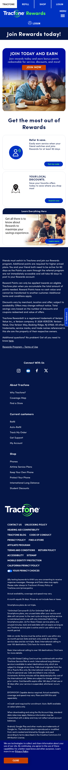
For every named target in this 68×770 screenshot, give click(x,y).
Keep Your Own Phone (22, 472)
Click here (31, 644)
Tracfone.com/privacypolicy (20, 588)
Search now (54, 200)
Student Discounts (19, 488)
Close (16, 761)
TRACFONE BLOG (16, 534)
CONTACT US (14, 524)
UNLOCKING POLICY (36, 524)
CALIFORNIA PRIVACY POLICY (23, 565)
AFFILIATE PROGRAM (18, 545)
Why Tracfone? (18, 392)
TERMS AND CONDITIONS (21, 550)
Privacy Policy (21, 752)
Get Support (16, 437)
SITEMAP (31, 555)
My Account (16, 443)
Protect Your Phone (20, 477)
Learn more (54, 241)
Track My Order (18, 432)
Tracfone (8, 4)
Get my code (53, 164)
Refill (25, 4)
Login (59, 4)
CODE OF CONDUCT (40, 534)
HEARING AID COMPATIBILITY (23, 529)
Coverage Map (18, 397)
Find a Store (16, 403)
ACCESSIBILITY (15, 555)
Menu (63, 15)
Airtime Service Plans (21, 466)
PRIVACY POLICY (16, 539)
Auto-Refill (15, 427)
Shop (43, 4)
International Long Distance (24, 482)
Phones (14, 461)
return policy (47, 550)
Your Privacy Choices (25, 570)
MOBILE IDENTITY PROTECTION (24, 560)
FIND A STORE (36, 539)
